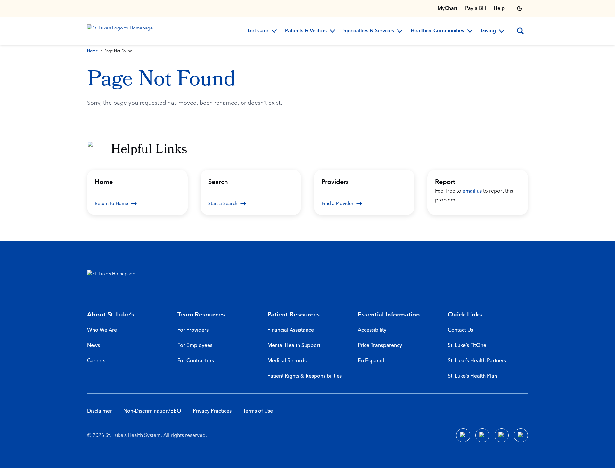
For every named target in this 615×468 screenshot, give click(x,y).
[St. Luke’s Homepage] (114, 275)
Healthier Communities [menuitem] (437, 31)
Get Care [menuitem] (258, 31)
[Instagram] (521, 435)
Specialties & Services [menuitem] (368, 31)
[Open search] (520, 30)
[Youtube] (502, 435)
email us (472, 190)
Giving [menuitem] (488, 31)
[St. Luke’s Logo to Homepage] (121, 30)
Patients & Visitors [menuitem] (306, 31)
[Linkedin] (482, 435)
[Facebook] (463, 435)
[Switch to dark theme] (519, 8)
